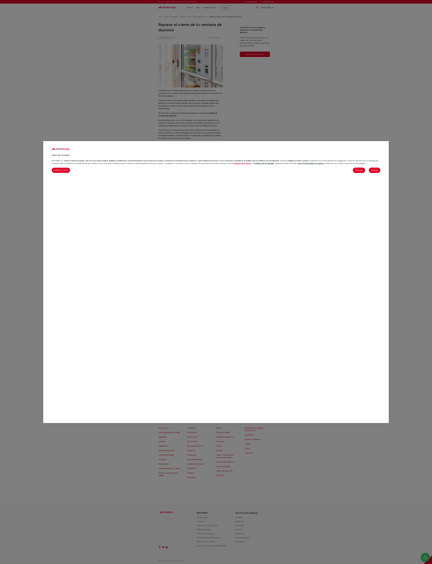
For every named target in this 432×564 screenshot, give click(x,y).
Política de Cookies (242, 163)
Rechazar (359, 170)
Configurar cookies (61, 170)
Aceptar (374, 170)
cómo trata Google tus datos (310, 163)
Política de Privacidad (264, 163)
